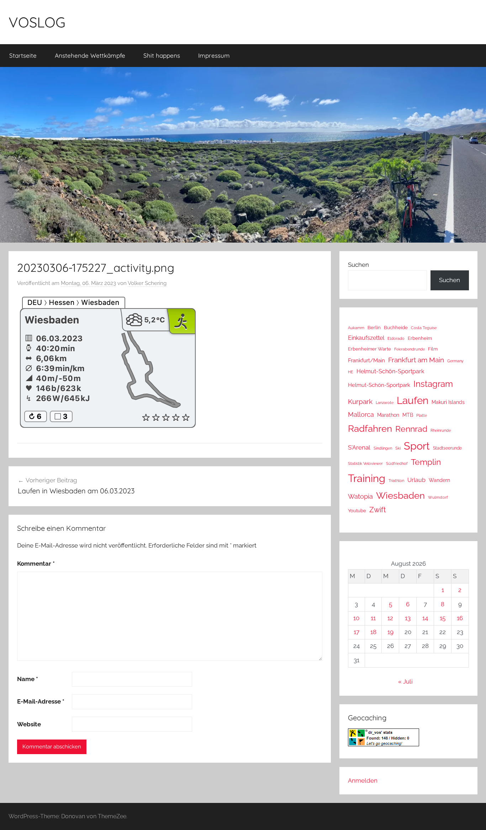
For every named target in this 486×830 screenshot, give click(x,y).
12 (390, 618)
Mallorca (361, 414)
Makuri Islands (448, 402)
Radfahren (370, 428)
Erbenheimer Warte (369, 349)
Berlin (374, 327)
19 (390, 632)
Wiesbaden (400, 495)
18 (373, 632)
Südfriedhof (397, 463)
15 (442, 618)
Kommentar (36, 563)
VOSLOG (37, 22)
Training (366, 478)
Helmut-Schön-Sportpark (390, 371)
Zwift (377, 509)
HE (350, 371)
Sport (417, 446)
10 (356, 618)
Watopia (360, 496)
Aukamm (356, 327)
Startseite (23, 55)
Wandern (439, 480)
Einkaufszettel (366, 337)
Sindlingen (383, 448)
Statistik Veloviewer (365, 463)
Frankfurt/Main (366, 360)
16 (460, 618)
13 (408, 618)
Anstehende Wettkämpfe (90, 55)
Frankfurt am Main (416, 360)
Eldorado (396, 338)
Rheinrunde (440, 430)
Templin (426, 462)
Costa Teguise (424, 328)
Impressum (214, 55)
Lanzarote (384, 402)
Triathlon (396, 480)
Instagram (433, 384)
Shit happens (161, 55)
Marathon (388, 415)
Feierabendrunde (409, 349)
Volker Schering (147, 283)
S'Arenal (359, 447)
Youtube (357, 510)
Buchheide (396, 327)
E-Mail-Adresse (40, 701)
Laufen (412, 400)
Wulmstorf (438, 497)
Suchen (358, 264)
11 (373, 618)
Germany (455, 360)
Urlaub (416, 480)
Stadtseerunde (447, 448)
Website (29, 724)
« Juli (405, 681)
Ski (398, 448)
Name (27, 679)
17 (356, 632)
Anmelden (362, 780)
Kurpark (360, 401)
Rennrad (411, 429)
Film (433, 349)
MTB (407, 415)
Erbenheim (420, 338)
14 (425, 618)
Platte (421, 415)
